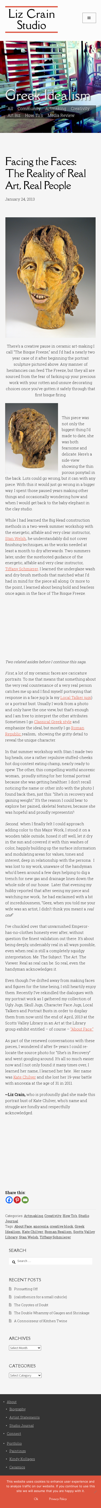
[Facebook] (9, 1199)
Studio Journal (21, 1425)
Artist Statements (24, 1417)
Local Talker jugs (75, 697)
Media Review (61, 115)
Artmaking (33, 1216)
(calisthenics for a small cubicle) (40, 1297)
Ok (36, 1499)
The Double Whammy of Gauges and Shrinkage (51, 1313)
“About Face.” (81, 1029)
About (12, 1402)
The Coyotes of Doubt (31, 1305)
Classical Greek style (53, 721)
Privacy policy (58, 1499)
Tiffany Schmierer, (22, 568)
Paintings (17, 1451)
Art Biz (14, 115)
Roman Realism (58, 1232)
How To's (34, 115)
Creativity (80, 108)
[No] (95, 1491)
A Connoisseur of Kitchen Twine (40, 1321)
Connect (14, 1433)
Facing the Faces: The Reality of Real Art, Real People (45, 173)
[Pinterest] (17, 1199)
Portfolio (14, 1443)
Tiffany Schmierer (55, 1237)
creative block (61, 1226)
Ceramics (17, 1467)
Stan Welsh (15, 538)
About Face (23, 1226)
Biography (17, 1409)
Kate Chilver (24, 1077)
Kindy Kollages (22, 1459)
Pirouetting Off (26, 1289)
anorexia (40, 1226)
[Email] (25, 1199)
